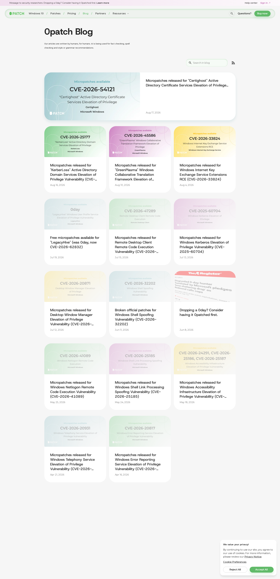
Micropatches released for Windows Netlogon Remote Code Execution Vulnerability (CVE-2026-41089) (73, 389)
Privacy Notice (252, 556)
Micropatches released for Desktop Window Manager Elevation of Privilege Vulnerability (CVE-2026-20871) (71, 317)
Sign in (264, 3)
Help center (251, 3)
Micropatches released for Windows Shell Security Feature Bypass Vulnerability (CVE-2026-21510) (202, 462)
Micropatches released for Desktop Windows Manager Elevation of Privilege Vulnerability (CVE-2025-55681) (202, 534)
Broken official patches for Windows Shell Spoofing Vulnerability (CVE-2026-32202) (135, 317)
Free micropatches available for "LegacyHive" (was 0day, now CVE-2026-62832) (74, 242)
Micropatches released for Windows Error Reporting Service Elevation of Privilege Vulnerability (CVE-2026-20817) (138, 462)
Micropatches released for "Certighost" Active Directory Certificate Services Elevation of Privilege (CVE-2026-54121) (186, 83)
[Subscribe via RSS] (233, 62)
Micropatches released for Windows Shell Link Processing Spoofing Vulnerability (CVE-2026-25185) (139, 389)
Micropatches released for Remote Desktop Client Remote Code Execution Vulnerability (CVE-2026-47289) (135, 244)
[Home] (16, 13)
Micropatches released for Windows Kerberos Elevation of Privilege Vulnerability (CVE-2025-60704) (204, 244)
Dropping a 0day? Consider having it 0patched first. (201, 312)
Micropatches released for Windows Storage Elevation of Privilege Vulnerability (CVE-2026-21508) (74, 534)
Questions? (244, 13)
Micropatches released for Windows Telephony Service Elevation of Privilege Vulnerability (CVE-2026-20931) (72, 462)
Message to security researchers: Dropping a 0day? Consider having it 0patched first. (59, 3)
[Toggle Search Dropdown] (232, 13)
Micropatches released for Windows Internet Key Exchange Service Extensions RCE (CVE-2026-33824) (203, 172)
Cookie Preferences (234, 562)
